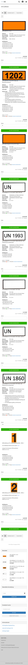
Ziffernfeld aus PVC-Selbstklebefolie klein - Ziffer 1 (13, 443)
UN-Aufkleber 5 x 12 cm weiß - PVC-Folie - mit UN (13, 336)
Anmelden (14, 596)
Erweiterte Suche (14, 615)
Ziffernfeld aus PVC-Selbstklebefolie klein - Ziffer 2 (13, 492)
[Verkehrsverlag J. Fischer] (3, 2)
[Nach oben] (24, 662)
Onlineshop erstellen (9, 663)
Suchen (14, 612)
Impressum (3, 640)
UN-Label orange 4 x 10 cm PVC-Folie (10, 144)
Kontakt (2, 642)
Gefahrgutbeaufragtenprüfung (8, 625)
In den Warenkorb (14, 67)
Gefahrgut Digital (5, 630)
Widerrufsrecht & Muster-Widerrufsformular (10, 647)
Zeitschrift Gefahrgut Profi (7, 628)
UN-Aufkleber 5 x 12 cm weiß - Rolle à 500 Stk (12, 192)
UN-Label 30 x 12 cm (6, 31)
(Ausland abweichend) (16, 52)
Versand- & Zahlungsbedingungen (8, 645)
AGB (2, 649)
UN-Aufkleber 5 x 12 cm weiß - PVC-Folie (11, 289)
